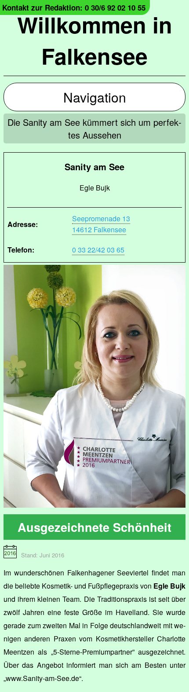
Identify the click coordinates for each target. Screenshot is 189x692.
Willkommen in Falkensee (94, 40)
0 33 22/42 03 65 (98, 250)
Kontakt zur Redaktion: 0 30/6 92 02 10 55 (73, 7)
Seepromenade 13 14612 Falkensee (101, 223)
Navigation (94, 97)
